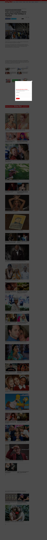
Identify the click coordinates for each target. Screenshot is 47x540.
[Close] (31, 81)
